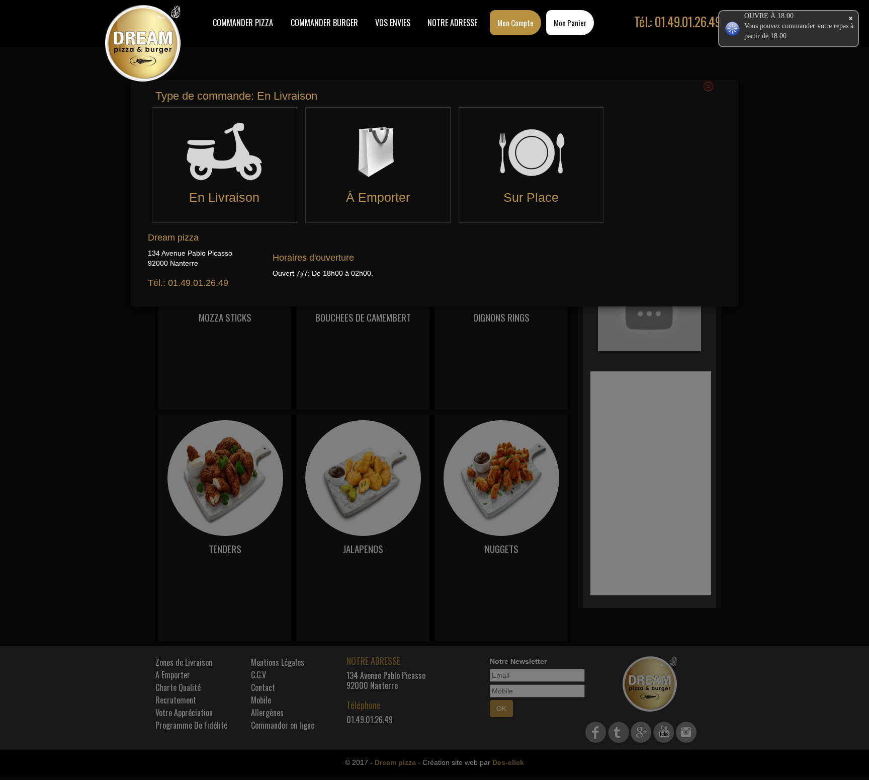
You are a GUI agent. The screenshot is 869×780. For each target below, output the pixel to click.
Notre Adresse (452, 23)
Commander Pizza (243, 23)
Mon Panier (570, 22)
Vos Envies (392, 23)
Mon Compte (515, 22)
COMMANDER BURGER (324, 23)
